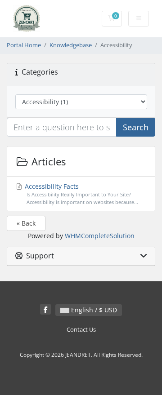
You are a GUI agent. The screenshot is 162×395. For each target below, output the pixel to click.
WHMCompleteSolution (100, 235)
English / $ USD (93, 310)
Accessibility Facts (80, 193)
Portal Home (24, 45)
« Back (26, 223)
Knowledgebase (71, 45)
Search (135, 127)
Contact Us (81, 329)
